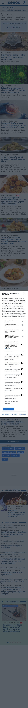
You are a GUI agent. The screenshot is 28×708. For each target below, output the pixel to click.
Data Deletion (5, 414)
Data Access (14, 414)
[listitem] (14, 321)
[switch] (22, 325)
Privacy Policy (22, 414)
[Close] (24, 293)
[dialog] (14, 354)
